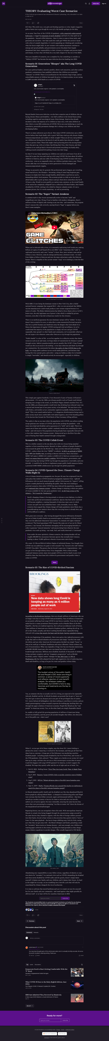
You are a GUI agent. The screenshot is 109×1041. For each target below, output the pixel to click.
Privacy (58, 1029)
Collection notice (69, 1029)
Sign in (104, 3)
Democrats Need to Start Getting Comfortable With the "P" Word (46, 970)
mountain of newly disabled (51, 36)
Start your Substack (50, 1033)
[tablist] (32, 932)
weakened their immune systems (39, 488)
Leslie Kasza (32, 947)
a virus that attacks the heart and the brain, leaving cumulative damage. (59, 633)
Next (78, 921)
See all (29, 1006)
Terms (62, 1029)
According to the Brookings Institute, (38, 616)
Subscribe (96, 3)
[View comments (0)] (41, 977)
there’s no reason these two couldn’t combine (40, 458)
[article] (54, 973)
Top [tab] (27, 964)
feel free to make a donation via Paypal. (54, 905)
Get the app (62, 1033)
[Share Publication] (89, 3)
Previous (31, 921)
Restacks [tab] (36, 932)
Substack (46, 1037)
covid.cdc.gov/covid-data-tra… (42, 92)
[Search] (85, 3)
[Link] (23, 65)
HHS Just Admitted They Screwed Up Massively (43, 995)
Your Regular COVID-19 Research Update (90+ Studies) (40, 986)
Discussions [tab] (38, 964)
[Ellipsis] (82, 947)
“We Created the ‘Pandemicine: (42, 493)
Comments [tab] (29, 932)
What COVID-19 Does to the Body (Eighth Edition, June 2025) (45, 983)
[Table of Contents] (2, 520)
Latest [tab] (31, 964)
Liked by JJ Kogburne (35, 949)
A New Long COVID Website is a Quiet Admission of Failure (41, 997)
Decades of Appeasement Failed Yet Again (36, 973)
